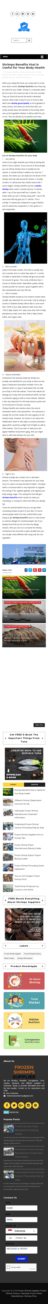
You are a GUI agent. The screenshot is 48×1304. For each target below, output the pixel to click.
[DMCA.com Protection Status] (11, 1112)
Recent (13, 784)
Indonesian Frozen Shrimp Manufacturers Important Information (26, 814)
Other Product (9, 958)
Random (34, 784)
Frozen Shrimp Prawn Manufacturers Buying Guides (27, 1130)
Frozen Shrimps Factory (32, 953)
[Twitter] (14, 1105)
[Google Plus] (21, 1105)
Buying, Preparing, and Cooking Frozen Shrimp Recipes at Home (21, 639)
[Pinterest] (35, 1105)
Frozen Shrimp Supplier (12, 953)
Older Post (39, 725)
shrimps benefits (12, 72)
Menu (5, 57)
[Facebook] (7, 1105)
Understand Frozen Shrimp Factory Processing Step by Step (29, 1176)
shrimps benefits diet (27, 72)
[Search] (29, 40)
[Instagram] (28, 1105)
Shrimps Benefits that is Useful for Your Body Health (21, 590)
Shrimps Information (23, 77)
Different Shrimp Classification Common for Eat (23, 615)
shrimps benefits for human (27, 75)
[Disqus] (24, 684)
